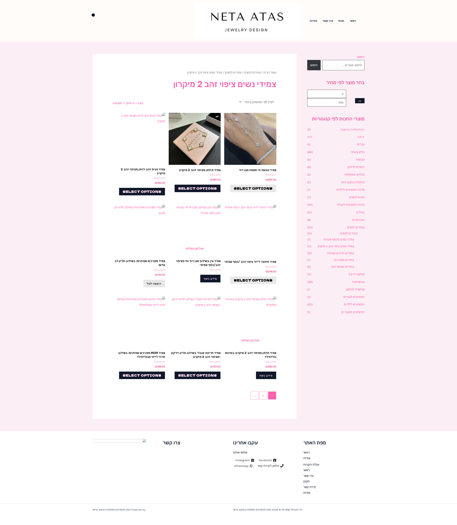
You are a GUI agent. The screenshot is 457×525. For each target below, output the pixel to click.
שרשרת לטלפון (355, 289)
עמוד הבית (269, 72)
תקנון (306, 481)
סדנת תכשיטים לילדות (350, 189)
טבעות (360, 159)
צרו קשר (328, 20)
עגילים (360, 212)
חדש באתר (358, 152)
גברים (361, 144)
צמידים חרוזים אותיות (340, 253)
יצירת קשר (309, 487)
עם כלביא (358, 220)
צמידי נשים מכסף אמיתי (338, 239)
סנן (359, 100)
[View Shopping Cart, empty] (97, 21)
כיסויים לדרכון (356, 167)
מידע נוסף (210, 278)
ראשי (353, 20)
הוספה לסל (154, 283)
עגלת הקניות (311, 464)
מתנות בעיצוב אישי (353, 182)
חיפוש (361, 57)
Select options (253, 188)
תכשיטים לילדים (354, 304)
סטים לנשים (357, 197)
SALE (361, 137)
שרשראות (358, 282)
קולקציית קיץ (357, 274)
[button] (363, 20)
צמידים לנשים (356, 227)
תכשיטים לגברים (354, 297)
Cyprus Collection (352, 129)
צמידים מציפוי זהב (342, 266)
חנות (341, 20)
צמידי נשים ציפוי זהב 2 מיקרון (336, 246)
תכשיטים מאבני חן (353, 312)
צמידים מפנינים (344, 260)
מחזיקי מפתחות (355, 174)
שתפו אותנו (240, 452)
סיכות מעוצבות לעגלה (351, 204)
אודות (313, 20)
